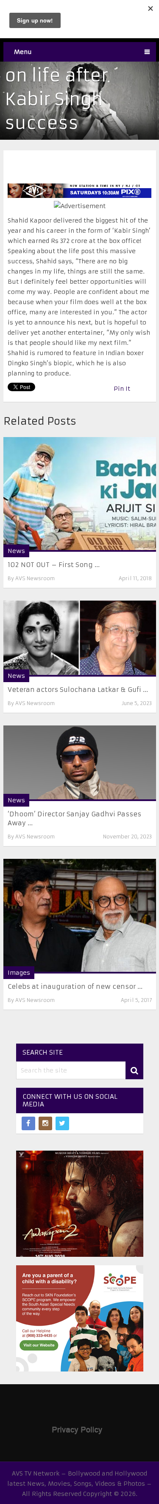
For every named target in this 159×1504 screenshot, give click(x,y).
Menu (23, 52)
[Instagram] (45, 1123)
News (16, 551)
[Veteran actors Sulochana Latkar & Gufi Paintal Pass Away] (79, 638)
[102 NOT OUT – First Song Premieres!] (79, 494)
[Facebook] (28, 1123)
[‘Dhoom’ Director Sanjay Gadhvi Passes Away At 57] (79, 763)
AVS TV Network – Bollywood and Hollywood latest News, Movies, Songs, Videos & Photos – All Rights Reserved (79, 1484)
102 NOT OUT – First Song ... (54, 565)
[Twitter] (62, 1123)
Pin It (122, 388)
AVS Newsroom (35, 578)
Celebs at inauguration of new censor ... (75, 986)
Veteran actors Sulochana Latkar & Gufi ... (78, 690)
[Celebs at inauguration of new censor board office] (79, 916)
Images (19, 972)
